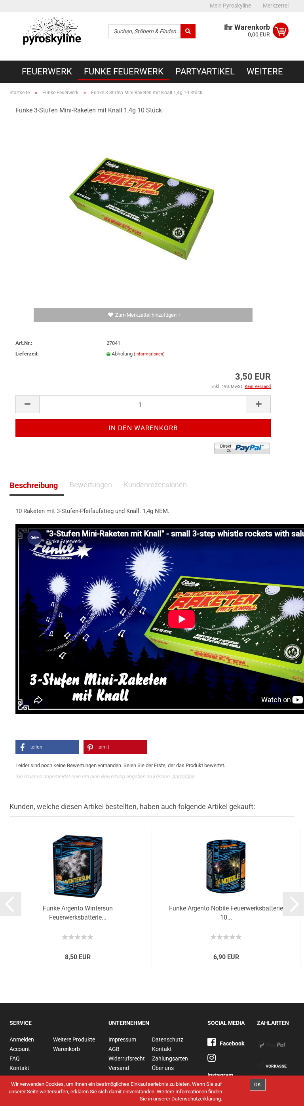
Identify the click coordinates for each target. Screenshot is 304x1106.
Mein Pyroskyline (230, 5)
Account (20, 1049)
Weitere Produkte (74, 1039)
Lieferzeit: (27, 354)
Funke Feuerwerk (123, 71)
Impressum (122, 1039)
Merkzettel (276, 5)
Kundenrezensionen (155, 485)
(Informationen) (149, 354)
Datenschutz (167, 1039)
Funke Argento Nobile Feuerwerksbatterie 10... (226, 913)
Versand (118, 1068)
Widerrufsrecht (126, 1058)
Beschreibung (34, 485)
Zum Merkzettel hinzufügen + (147, 315)
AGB (114, 1049)
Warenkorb (66, 1049)
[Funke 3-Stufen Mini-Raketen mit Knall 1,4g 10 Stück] (143, 205)
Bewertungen (91, 485)
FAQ (15, 1058)
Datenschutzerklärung (196, 1099)
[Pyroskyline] (53, 33)
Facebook (232, 1043)
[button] (47, 747)
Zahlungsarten (170, 1058)
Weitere (265, 71)
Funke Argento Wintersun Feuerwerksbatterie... (78, 913)
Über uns (163, 1068)
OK (257, 1084)
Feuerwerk (47, 71)
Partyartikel (205, 71)
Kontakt (19, 1068)
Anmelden (183, 776)
